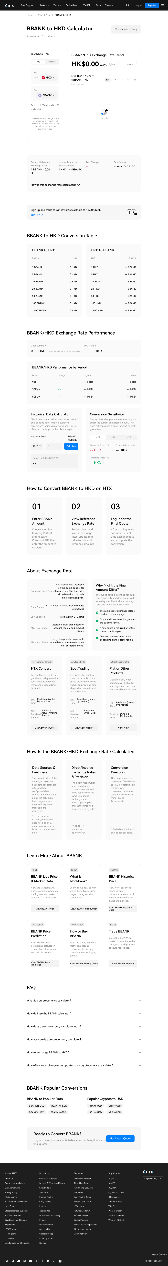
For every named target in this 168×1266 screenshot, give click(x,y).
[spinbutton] (36, 77)
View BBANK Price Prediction (40, 963)
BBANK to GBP (58, 1112)
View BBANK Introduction (84, 908)
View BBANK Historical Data (120, 908)
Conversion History (126, 29)
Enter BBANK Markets (123, 963)
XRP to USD (115, 1112)
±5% (129, 437)
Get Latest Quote (120, 1138)
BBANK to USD (36, 1105)
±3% (113, 437)
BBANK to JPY (36, 1112)
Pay (38, 62)
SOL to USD (95, 1112)
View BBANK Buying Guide (84, 963)
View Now (123, 727)
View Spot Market (84, 727)
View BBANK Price (45, 908)
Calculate (71, 446)
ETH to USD (115, 1105)
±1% (98, 437)
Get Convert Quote (45, 727)
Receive (52, 62)
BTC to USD (95, 1105)
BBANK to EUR (59, 1105)
